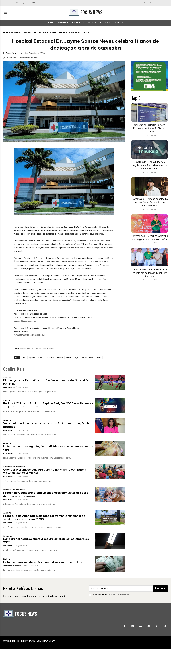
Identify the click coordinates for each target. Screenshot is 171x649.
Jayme (77, 358)
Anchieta (7, 513)
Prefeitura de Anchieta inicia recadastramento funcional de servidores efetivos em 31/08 (44, 517)
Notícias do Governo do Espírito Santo (37, 349)
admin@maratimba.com (12, 407)
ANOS (24, 358)
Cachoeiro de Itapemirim (14, 467)
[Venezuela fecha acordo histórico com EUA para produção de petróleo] (110, 425)
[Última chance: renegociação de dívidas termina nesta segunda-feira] (110, 448)
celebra (40, 358)
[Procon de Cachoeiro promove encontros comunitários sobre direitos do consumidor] (110, 494)
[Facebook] (139, 3)
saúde (99, 358)
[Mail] (148, 626)
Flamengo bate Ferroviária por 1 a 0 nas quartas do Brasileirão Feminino (46, 381)
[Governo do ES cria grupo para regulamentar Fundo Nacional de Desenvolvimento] (149, 149)
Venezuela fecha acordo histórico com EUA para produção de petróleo (46, 425)
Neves (84, 358)
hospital (69, 358)
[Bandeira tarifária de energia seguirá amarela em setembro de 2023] (110, 541)
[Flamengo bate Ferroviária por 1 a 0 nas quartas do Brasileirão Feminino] (110, 382)
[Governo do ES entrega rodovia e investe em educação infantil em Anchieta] (149, 257)
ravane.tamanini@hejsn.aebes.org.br (29, 335)
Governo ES (9, 32)
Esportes (7, 377)
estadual (60, 358)
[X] (150, 3)
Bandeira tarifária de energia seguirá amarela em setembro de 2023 (46, 540)
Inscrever (160, 588)
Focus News (11, 53)
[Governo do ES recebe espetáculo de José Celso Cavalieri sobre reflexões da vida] (149, 186)
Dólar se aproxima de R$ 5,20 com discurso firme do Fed (42, 562)
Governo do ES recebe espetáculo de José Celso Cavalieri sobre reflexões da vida (150, 202)
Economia (7, 420)
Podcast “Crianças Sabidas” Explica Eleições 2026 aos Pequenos (48, 403)
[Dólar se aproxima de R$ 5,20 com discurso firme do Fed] (110, 564)
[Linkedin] (140, 626)
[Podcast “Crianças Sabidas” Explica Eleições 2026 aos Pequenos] (110, 405)
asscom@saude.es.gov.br (25, 321)
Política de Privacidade (117, 595)
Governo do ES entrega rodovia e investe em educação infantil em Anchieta (149, 273)
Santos (91, 358)
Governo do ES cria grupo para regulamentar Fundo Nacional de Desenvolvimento (150, 165)
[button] (165, 12)
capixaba (31, 358)
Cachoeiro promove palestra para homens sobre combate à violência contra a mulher (44, 471)
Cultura (6, 400)
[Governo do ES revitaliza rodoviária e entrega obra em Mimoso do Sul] (149, 223)
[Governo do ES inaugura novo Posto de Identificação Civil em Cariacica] (149, 112)
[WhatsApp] (164, 626)
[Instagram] (144, 3)
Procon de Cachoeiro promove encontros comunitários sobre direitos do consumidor (45, 494)
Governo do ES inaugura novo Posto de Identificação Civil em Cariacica (149, 128)
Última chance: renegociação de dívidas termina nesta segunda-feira (48, 448)
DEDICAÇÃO (50, 358)
